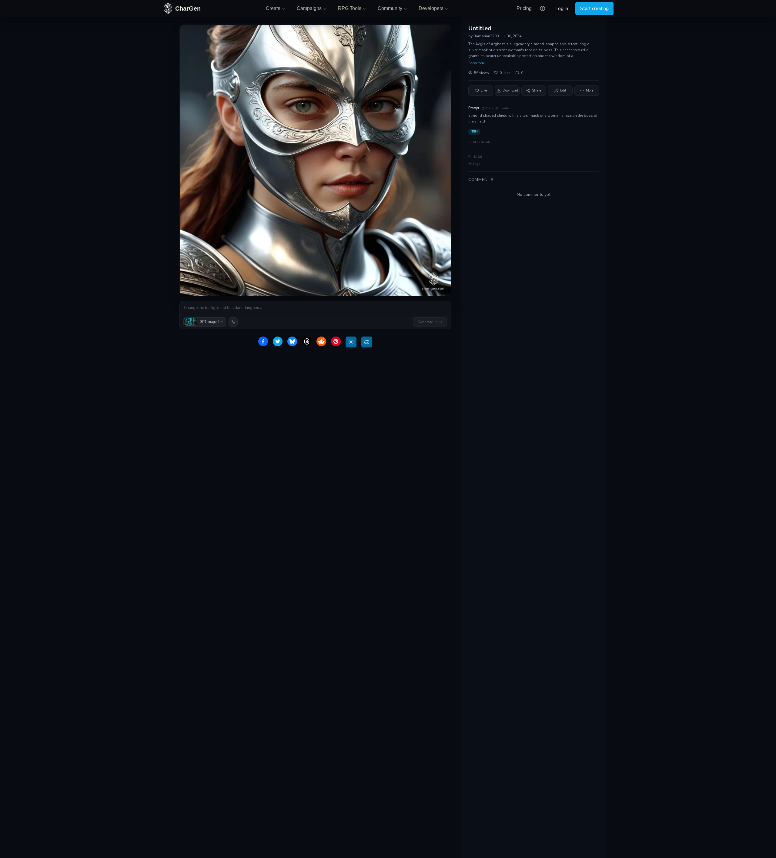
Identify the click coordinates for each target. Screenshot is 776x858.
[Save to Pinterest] (336, 341)
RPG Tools (349, 8)
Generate (430, 322)
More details (481, 142)
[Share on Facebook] (263, 341)
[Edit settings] (233, 322)
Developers (431, 8)
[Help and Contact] (542, 8)
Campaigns (309, 8)
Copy (489, 108)
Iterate (504, 108)
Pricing (524, 8)
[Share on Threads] (307, 341)
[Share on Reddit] (321, 341)
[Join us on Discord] (366, 342)
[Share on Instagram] (351, 342)
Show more (476, 63)
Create (273, 8)
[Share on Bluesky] (292, 341)
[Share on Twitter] (278, 341)
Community (390, 8)
